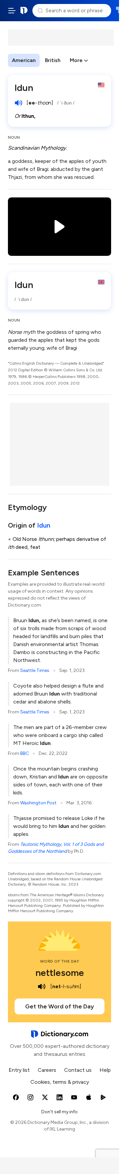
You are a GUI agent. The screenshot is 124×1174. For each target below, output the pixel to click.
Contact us (78, 1070)
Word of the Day (59, 961)
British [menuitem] (53, 60)
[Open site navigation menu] (12, 10)
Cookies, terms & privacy (59, 1082)
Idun (43, 525)
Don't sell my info (59, 1112)
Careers (47, 1070)
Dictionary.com (24, 11)
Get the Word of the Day (59, 1006)
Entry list (19, 1070)
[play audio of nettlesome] (42, 987)
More (76, 60)
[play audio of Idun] (18, 103)
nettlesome (59, 972)
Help (105, 1070)
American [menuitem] (24, 60)
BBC (24, 753)
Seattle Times (34, 670)
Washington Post (38, 803)
